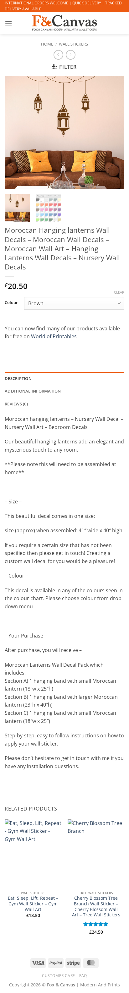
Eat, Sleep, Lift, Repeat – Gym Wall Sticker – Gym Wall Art (33, 903)
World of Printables (54, 336)
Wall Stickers (73, 44)
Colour (11, 303)
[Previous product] (70, 55)
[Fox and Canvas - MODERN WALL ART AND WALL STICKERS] (64, 23)
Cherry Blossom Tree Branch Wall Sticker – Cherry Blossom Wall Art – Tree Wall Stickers (96, 906)
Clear (119, 292)
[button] (8, 23)
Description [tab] (18, 378)
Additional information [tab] (33, 391)
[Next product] (58, 55)
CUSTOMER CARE (58, 975)
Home (47, 44)
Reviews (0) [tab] (16, 404)
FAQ (83, 975)
